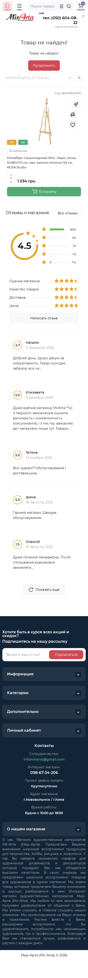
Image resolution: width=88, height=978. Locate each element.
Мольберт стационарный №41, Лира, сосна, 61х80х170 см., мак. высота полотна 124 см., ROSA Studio (41, 162)
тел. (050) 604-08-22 (60, 20)
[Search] (69, 6)
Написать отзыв (44, 318)
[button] (70, 77)
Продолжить (44, 65)
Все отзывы (68, 213)
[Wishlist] (73, 125)
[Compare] (73, 115)
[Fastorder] (76, 104)
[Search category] (61, 6)
